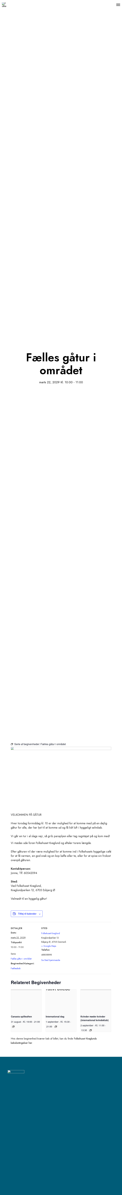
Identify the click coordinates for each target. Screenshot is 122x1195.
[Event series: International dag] (56, 1027)
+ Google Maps (48, 946)
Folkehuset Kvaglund (50, 933)
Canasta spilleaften (21, 1016)
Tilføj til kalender (27, 913)
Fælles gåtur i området (21, 958)
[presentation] (26, 1000)
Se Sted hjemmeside (50, 960)
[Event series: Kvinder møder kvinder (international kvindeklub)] (90, 1030)
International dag (55, 1016)
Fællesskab (15, 968)
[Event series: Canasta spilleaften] (13, 1027)
